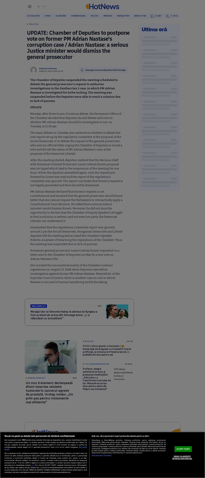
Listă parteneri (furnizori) (102, 455)
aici (32, 465)
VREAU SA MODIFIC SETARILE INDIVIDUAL (182, 457)
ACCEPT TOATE (183, 449)
